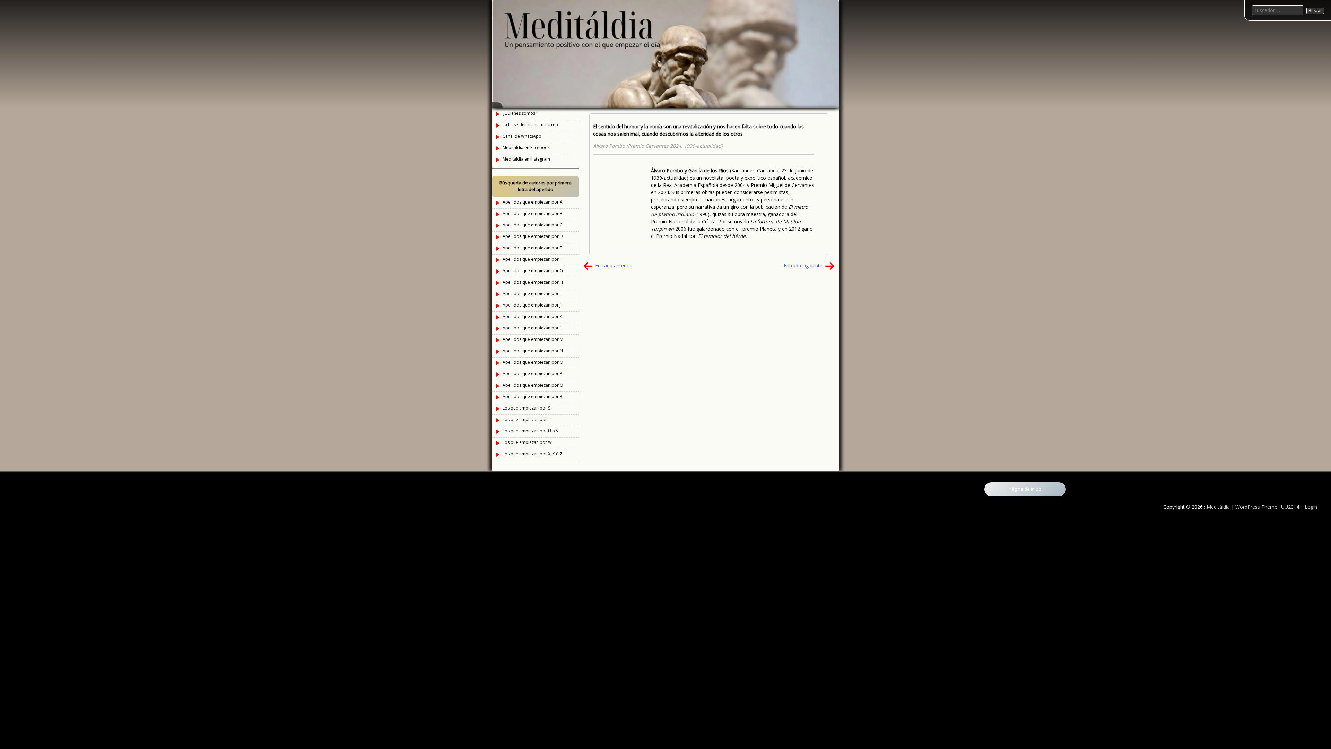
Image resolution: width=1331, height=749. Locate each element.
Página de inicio (1025, 489)
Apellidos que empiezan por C (533, 225)
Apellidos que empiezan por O (533, 362)
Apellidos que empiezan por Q (533, 385)
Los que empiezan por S (526, 408)
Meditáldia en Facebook (526, 147)
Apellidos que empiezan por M (533, 339)
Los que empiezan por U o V (530, 431)
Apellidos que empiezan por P (532, 374)
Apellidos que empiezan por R (532, 396)
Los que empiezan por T (526, 419)
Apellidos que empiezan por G (533, 271)
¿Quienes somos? (520, 113)
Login (1311, 506)
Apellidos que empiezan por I (532, 293)
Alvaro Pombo (609, 146)
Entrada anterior (613, 265)
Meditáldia (1218, 506)
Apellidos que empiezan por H (533, 282)
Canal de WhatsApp (522, 136)
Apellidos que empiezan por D (533, 236)
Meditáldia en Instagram (526, 159)
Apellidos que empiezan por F (532, 259)
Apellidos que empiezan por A (533, 202)
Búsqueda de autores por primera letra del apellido (535, 186)
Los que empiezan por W (527, 442)
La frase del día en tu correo (530, 125)
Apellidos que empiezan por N (533, 351)
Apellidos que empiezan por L (532, 328)
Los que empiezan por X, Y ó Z (533, 454)
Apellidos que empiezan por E (532, 248)
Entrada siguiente (803, 265)
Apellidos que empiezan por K (532, 316)
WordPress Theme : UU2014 (1267, 506)
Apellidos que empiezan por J (532, 305)
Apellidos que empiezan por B (533, 213)
